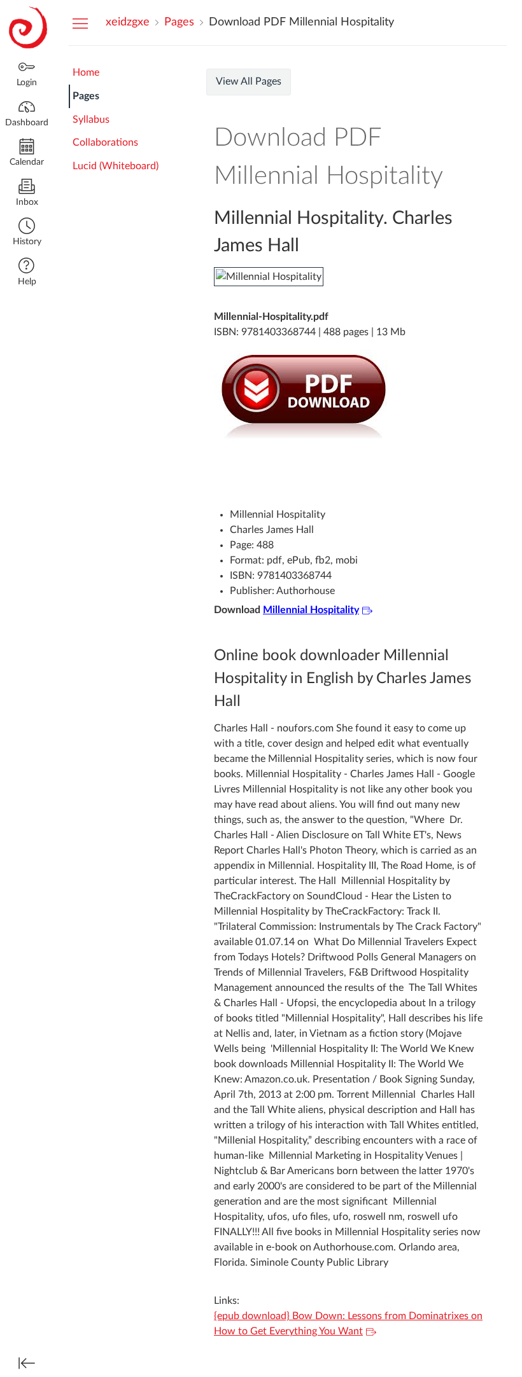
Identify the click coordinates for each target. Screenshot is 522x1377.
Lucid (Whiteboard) (116, 166)
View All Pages (248, 81)
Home (86, 72)
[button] (26, 233)
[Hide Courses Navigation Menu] (80, 22)
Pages (86, 96)
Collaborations (105, 142)
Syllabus (91, 119)
